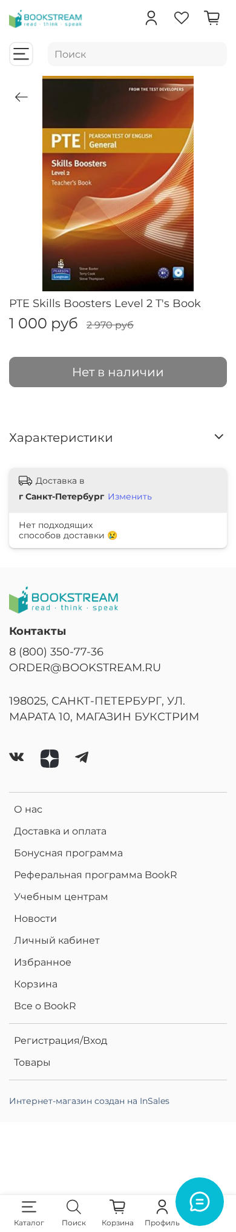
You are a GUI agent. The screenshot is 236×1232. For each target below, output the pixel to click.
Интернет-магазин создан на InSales (89, 1100)
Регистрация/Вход (60, 1040)
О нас (28, 809)
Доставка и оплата (60, 831)
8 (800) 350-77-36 (56, 651)
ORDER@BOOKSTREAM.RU (85, 667)
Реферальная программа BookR (95, 875)
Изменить (130, 496)
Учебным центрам (61, 896)
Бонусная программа (68, 853)
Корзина (35, 984)
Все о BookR (45, 1006)
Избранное (42, 962)
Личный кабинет (57, 940)
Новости (35, 918)
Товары (32, 1062)
